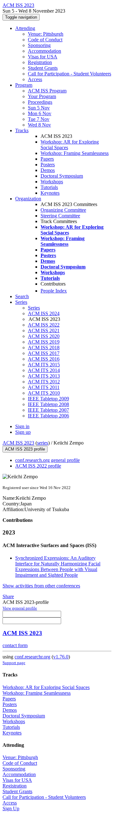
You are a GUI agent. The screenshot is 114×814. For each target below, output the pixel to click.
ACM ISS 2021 (44, 330)
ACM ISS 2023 (18, 442)
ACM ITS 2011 (44, 387)
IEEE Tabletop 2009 (48, 398)
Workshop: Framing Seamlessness (75, 153)
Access (35, 79)
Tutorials (49, 187)
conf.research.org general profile (47, 460)
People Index (54, 290)
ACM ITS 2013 (44, 376)
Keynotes (50, 193)
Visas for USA (42, 56)
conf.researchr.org (32, 656)
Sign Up (11, 808)
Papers (47, 159)
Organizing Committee (63, 210)
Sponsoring (39, 45)
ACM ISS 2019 (44, 342)
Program (23, 85)
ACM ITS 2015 (44, 364)
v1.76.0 (60, 656)
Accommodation (44, 51)
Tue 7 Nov (38, 119)
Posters (48, 164)
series (42, 442)
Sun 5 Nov (39, 107)
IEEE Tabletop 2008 (48, 404)
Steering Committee (60, 215)
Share (8, 596)
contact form (15, 645)
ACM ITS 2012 (44, 381)
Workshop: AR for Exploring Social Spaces (46, 687)
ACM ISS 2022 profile (38, 466)
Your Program (42, 96)
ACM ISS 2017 (44, 353)
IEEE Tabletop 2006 (48, 415)
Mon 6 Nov (39, 113)
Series (34, 307)
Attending (25, 28)
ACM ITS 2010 (44, 393)
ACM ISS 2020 (44, 336)
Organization (28, 198)
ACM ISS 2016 (44, 359)
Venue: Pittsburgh (45, 34)
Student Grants (43, 68)
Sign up (23, 432)
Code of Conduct (45, 39)
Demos (48, 170)
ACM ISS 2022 (44, 324)
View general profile (20, 608)
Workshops (52, 181)
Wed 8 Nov (39, 124)
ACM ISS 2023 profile (25, 449)
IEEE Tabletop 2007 (48, 410)
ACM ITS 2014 (44, 370)
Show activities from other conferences (41, 585)
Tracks (21, 130)
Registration (40, 62)
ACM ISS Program (47, 90)
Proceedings (40, 102)
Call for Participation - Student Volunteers (69, 73)
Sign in (22, 426)
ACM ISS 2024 (44, 313)
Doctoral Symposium (62, 176)
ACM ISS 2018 (44, 347)
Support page (14, 662)
